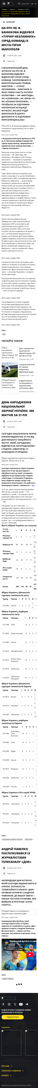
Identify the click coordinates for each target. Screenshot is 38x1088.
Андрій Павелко (7, 979)
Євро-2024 (28, 839)
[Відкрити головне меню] (4, 3)
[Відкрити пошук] (19, 3)
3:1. (33, 485)
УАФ (3, 334)
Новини (12, 9)
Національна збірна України (12, 839)
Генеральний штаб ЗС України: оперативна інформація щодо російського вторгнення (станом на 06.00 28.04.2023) (18, 1001)
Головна (4, 9)
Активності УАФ (23, 9)
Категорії (10, 22)
